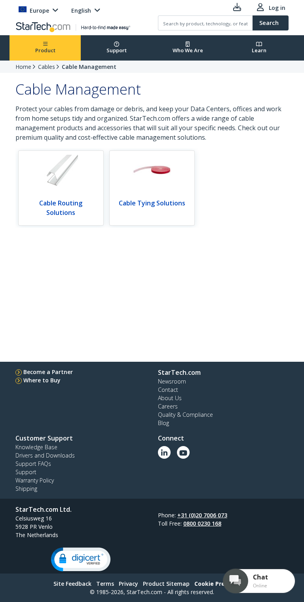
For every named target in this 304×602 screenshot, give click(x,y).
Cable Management (89, 66)
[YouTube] (183, 452)
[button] (80, 559)
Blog (163, 423)
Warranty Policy (34, 480)
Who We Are (188, 50)
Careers (168, 406)
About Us (170, 398)
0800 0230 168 (202, 523)
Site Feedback (72, 583)
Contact (168, 389)
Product (45, 50)
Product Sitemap (166, 583)
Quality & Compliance (185, 414)
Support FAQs (33, 463)
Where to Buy (42, 380)
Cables (46, 66)
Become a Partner (48, 372)
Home (23, 66)
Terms (105, 583)
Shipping (26, 488)
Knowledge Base (36, 447)
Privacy (128, 583)
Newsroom (172, 381)
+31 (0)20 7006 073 (202, 515)
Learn (259, 50)
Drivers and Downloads (45, 455)
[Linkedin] (164, 452)
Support (116, 50)
